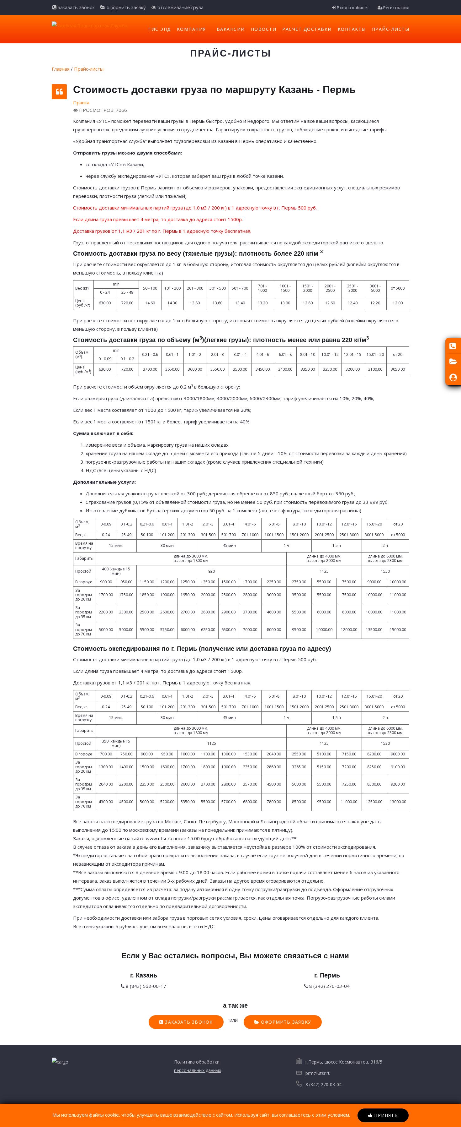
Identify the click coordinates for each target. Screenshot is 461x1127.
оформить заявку (125, 7)
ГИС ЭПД (159, 29)
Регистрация (396, 7)
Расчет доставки (307, 29)
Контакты (352, 29)
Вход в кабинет (353, 7)
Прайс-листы (391, 29)
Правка (81, 102)
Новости (264, 29)
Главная (61, 69)
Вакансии (231, 29)
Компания (191, 29)
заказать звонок (75, 7)
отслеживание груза (180, 7)
